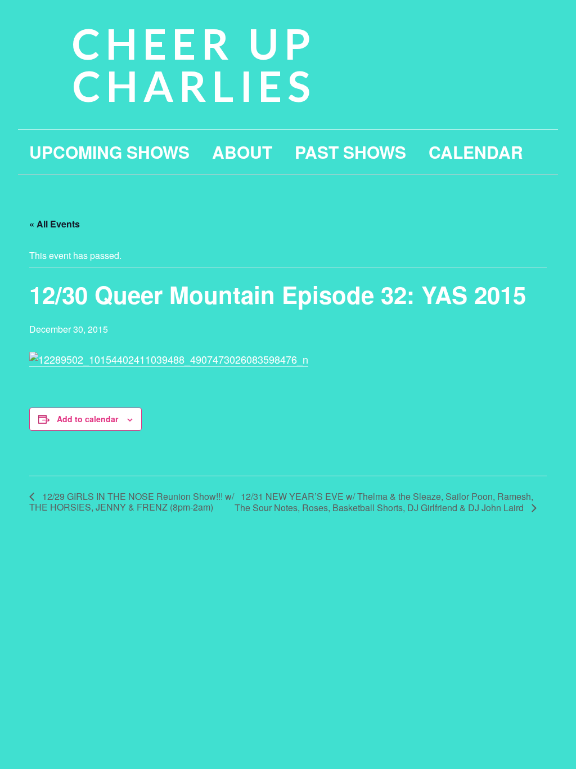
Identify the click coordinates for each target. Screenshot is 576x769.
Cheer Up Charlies (194, 64)
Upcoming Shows (109, 152)
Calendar (476, 152)
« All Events (54, 223)
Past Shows (350, 152)
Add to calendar (87, 418)
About (242, 152)
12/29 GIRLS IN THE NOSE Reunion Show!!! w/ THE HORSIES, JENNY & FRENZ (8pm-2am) (131, 501)
